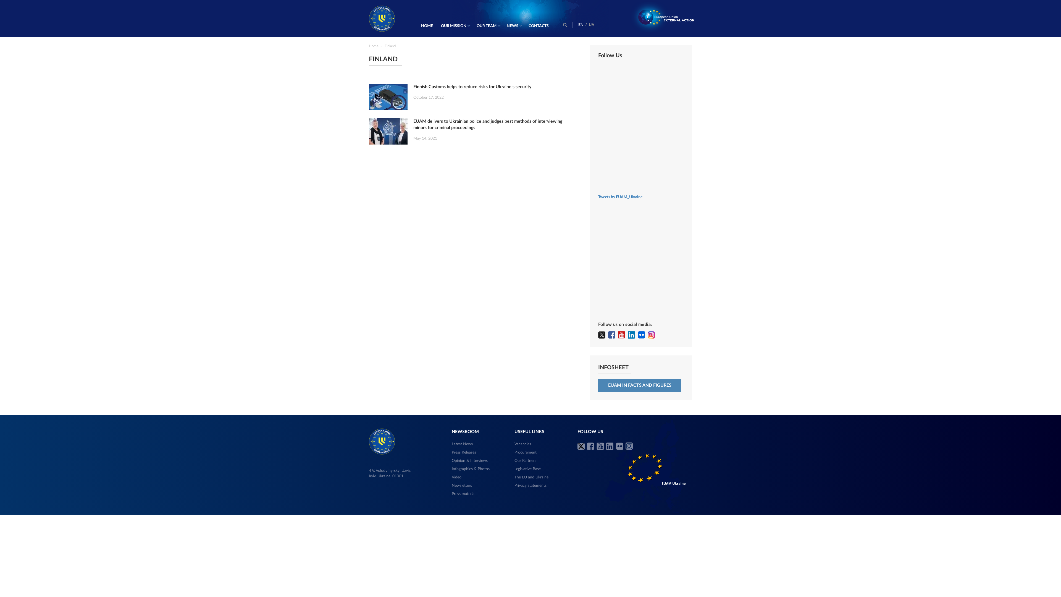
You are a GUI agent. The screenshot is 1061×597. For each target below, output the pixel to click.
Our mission (453, 26)
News (512, 26)
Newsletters (462, 486)
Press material (463, 494)
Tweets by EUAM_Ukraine (620, 197)
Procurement (525, 452)
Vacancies (522, 444)
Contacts (539, 26)
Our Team (487, 26)
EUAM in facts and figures (639, 385)
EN (581, 25)
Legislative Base (527, 469)
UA (591, 25)
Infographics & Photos (471, 469)
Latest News (462, 444)
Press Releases (464, 452)
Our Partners (525, 461)
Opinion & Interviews (470, 461)
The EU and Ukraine (531, 477)
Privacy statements (530, 486)
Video (456, 477)
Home (427, 26)
